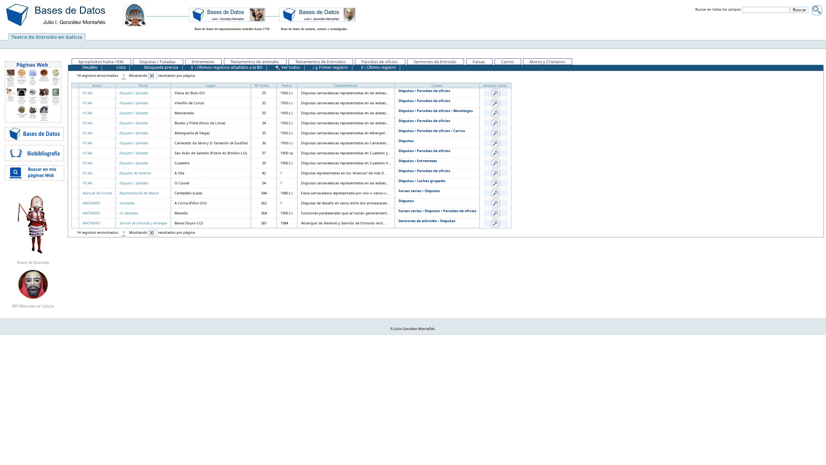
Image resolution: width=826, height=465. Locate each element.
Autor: (97, 85)
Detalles (89, 67)
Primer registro (333, 67)
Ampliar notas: (495, 85)
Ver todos (290, 67)
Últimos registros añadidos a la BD (229, 67)
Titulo (143, 85)
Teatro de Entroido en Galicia (46, 37)
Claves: (437, 85)
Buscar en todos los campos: (718, 9)
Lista (121, 67)
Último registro (381, 67)
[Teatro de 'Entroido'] (32, 224)
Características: (346, 85)
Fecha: (287, 85)
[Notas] (495, 92)
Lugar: (211, 85)
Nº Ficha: (262, 85)
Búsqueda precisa (160, 67)
